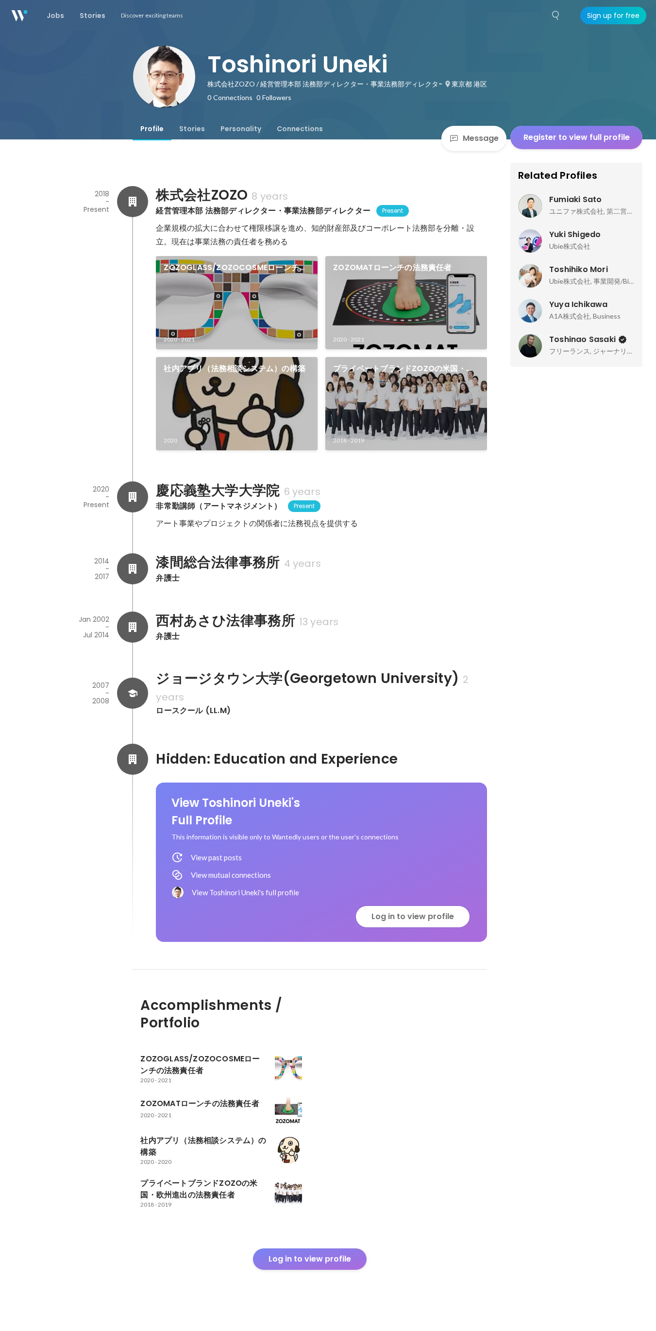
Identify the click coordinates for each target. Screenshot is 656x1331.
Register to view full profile (576, 137)
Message (481, 138)
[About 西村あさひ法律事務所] (132, 627)
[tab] (152, 128)
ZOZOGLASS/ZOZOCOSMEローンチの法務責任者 (235, 267)
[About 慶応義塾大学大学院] (132, 496)
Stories (192, 129)
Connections (300, 129)
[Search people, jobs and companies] (556, 15)
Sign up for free (613, 15)
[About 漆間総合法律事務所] (132, 568)
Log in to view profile (412, 916)
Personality (240, 129)
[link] (237, 302)
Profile (152, 129)
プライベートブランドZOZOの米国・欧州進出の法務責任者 (403, 369)
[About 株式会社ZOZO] (132, 201)
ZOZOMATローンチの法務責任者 (392, 267)
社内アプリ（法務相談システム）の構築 (234, 368)
